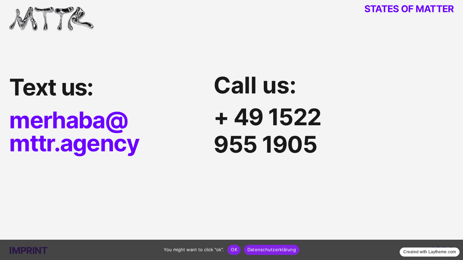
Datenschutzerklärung (271, 249)
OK (234, 249)
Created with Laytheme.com (429, 252)
